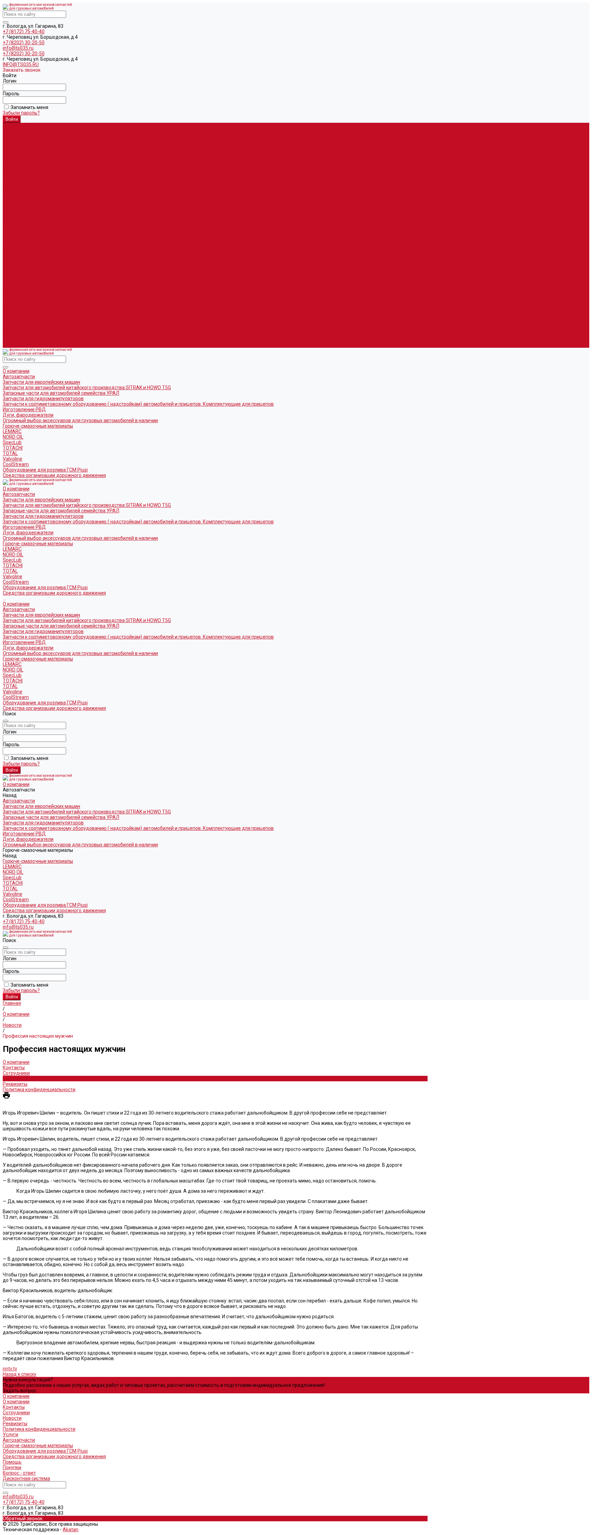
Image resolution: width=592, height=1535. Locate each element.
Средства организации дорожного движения (54, 345)
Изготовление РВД (24, 164)
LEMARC (12, 186)
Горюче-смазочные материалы (38, 295)
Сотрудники (16, 1073)
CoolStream (16, 219)
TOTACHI (13, 202)
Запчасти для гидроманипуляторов (43, 153)
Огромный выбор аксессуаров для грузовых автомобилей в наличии (80, 175)
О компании (16, 240)
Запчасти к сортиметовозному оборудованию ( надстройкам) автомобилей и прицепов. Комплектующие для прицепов (138, 158)
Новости (12, 1078)
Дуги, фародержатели (28, 169)
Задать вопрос (19, 1390)
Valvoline (12, 213)
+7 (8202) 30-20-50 (24, 42)
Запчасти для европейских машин (41, 136)
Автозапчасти (19, 246)
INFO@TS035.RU (21, 64)
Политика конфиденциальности (39, 1089)
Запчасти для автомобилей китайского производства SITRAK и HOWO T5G (87, 142)
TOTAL (10, 208)
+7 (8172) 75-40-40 (24, 31)
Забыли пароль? (21, 113)
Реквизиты (15, 1084)
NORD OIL (13, 191)
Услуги (10, 1434)
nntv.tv (10, 1368)
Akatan (70, 1529)
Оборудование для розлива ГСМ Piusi (45, 339)
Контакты (14, 1067)
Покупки (12, 1467)
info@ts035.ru (18, 48)
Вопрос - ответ (19, 1473)
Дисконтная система (26, 1478)
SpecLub (12, 197)
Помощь (12, 1462)
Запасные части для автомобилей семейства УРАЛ (61, 147)
